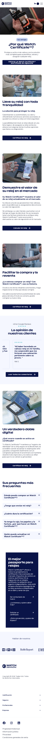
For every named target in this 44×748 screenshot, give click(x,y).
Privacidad (6, 735)
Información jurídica (10, 732)
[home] (7, 3)
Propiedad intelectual (11, 729)
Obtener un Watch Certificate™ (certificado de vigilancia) (22, 62)
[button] (36, 3)
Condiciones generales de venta (15, 737)
